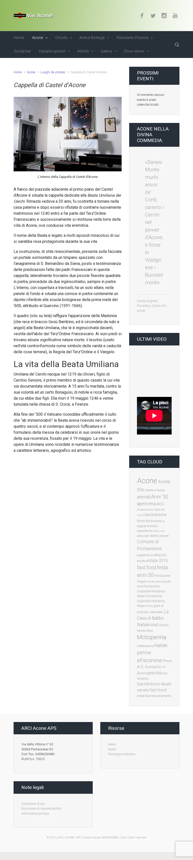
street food (144, 696)
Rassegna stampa (121, 754)
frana (149, 606)
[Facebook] (142, 15)
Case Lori (159, 531)
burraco (152, 526)
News (112, 744)
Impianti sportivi (52, 51)
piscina (155, 672)
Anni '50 (159, 497)
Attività (83, 51)
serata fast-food (151, 690)
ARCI (160, 504)
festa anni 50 (152, 571)
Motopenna (151, 637)
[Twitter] (153, 15)
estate (141, 561)
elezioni (160, 555)
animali (144, 496)
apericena (146, 503)
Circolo (61, 37)
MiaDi (155, 625)
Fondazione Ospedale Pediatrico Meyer (151, 591)
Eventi (112, 749)
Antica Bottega (92, 37)
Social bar (22, 51)
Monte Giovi (145, 630)
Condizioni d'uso (33, 804)
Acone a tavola (155, 490)
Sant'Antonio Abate (154, 684)
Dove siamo (134, 51)
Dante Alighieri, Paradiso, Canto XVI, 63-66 (152, 306)
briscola (143, 521)
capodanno (145, 531)
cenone (164, 536)
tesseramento (161, 696)
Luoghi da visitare (52, 72)
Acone (37, 37)
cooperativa (145, 555)
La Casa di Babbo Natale (153, 618)
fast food (146, 567)
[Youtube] (174, 15)
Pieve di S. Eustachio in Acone (154, 667)
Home (19, 37)
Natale (160, 645)
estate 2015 (157, 560)
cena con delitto (147, 536)
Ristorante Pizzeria (132, 37)
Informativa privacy (35, 813)
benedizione (156, 514)
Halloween (156, 612)
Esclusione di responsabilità (41, 808)
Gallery (106, 51)
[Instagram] (164, 15)
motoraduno (145, 646)
